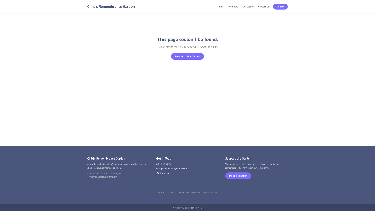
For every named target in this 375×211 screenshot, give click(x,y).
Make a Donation (238, 175)
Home (221, 6)
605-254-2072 (163, 163)
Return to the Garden (187, 56)
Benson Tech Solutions (193, 207)
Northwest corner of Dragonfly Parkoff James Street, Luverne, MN (105, 175)
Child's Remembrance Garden (111, 6)
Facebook (165, 173)
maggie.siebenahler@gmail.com (172, 168)
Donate (280, 6)
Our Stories (248, 6)
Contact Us (263, 6)
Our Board (233, 6)
